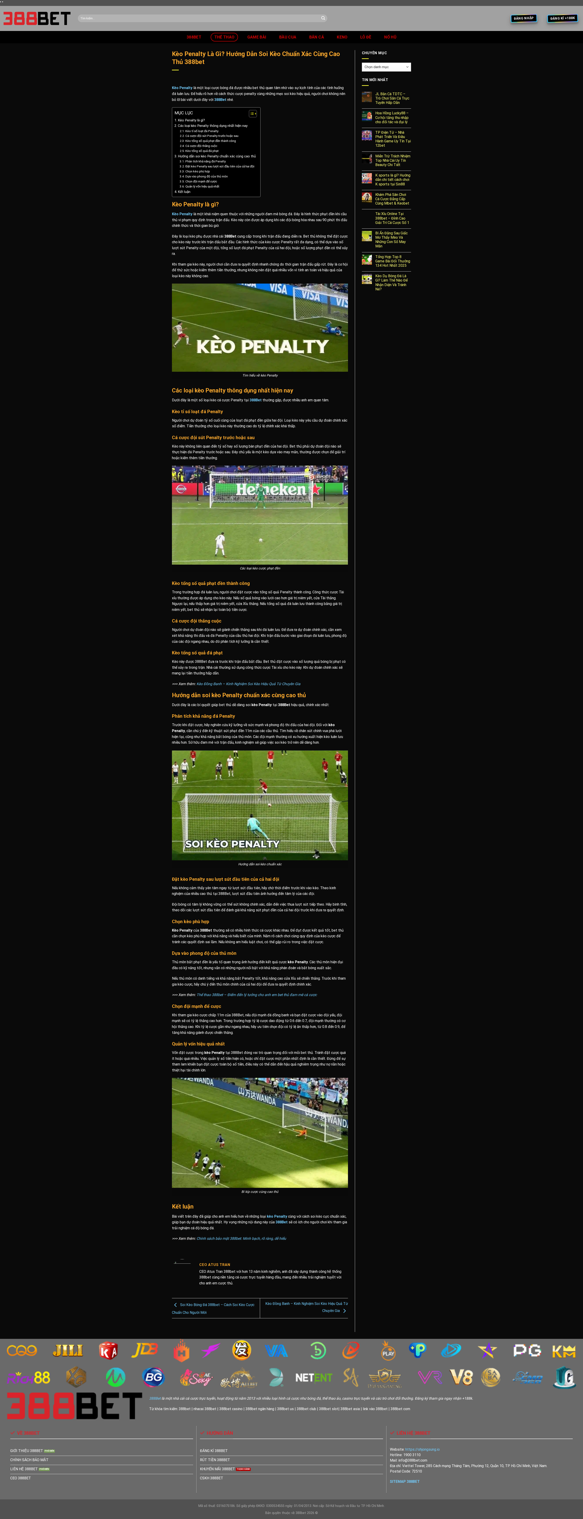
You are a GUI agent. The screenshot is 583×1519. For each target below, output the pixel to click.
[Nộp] (323, 18)
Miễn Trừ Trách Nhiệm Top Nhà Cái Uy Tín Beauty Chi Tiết (392, 160)
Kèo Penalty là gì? (191, 120)
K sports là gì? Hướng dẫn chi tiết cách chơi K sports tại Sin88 (392, 179)
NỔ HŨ (390, 37)
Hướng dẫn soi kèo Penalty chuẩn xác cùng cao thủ (217, 156)
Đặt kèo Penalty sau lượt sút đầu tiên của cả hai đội (219, 166)
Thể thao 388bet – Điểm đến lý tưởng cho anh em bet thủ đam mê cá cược (257, 995)
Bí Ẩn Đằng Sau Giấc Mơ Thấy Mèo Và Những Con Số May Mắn (391, 239)
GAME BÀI (256, 37)
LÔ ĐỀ (365, 37)
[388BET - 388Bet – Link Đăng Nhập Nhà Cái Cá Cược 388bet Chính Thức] (37, 18)
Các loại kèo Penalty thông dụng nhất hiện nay (213, 126)
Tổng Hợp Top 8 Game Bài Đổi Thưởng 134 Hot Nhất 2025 (392, 261)
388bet (194, 37)
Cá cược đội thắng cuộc (201, 146)
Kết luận (184, 192)
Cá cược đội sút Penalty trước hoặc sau (211, 136)
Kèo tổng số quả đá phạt (202, 151)
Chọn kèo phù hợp (197, 171)
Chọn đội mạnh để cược (201, 181)
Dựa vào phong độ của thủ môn (206, 176)
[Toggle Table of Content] (250, 114)
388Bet (220, 99)
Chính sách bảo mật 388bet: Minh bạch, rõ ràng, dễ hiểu (241, 1238)
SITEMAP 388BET (405, 1481)
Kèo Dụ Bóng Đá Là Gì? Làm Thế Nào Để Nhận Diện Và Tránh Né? (391, 282)
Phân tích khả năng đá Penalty (205, 161)
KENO (342, 37)
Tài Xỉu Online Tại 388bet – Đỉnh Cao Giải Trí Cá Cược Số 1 (392, 218)
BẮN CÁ (316, 37)
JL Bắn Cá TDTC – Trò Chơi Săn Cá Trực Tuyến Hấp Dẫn (392, 98)
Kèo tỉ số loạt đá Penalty (201, 131)
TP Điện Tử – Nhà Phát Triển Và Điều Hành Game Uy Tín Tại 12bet (393, 139)
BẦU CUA (287, 37)
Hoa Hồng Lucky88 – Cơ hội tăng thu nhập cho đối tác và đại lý (392, 117)
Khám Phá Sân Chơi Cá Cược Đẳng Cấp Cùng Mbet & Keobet (392, 198)
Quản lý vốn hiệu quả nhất (202, 186)
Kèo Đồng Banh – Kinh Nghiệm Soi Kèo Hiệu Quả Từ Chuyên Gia (248, 684)
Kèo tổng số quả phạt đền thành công (210, 141)
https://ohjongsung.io (422, 1449)
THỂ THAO (224, 37)
